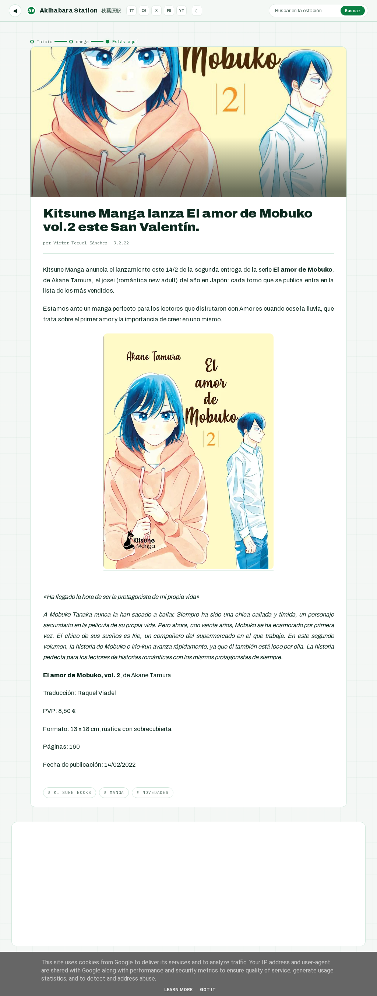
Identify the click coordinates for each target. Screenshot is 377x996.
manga (82, 41)
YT (181, 10)
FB (169, 10)
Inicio (44, 41)
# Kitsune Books (69, 792)
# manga (114, 792)
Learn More (178, 989)
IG (144, 10)
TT (131, 10)
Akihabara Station (74, 10)
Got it (208, 989)
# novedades (153, 792)
